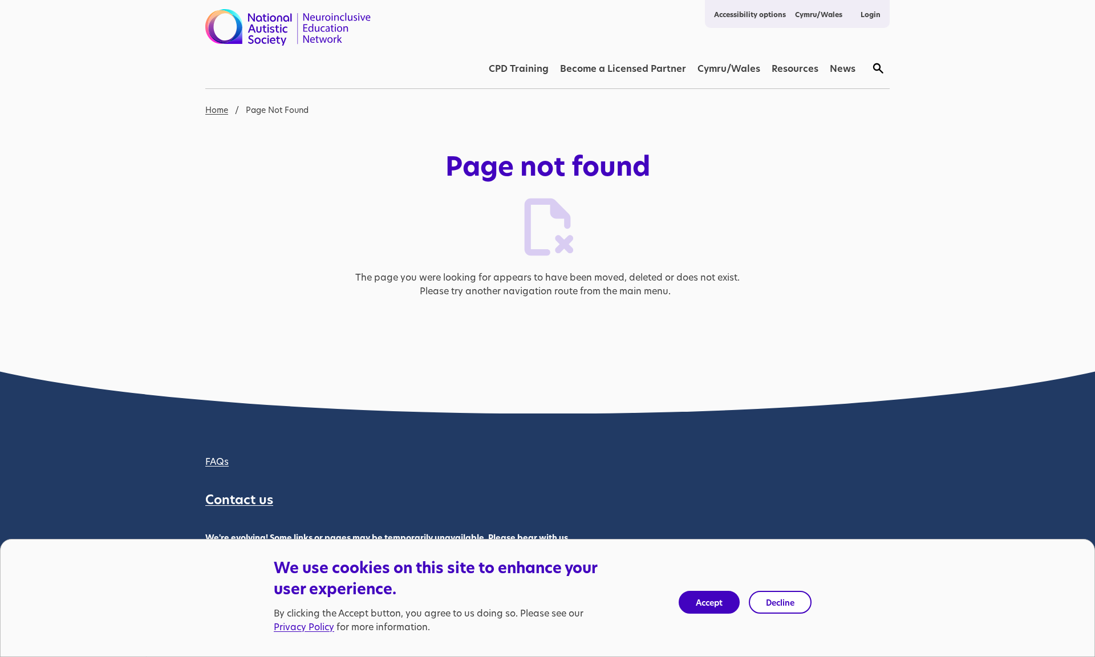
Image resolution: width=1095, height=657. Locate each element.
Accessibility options (750, 14)
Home (216, 109)
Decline (780, 602)
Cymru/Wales (818, 14)
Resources (795, 68)
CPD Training (519, 68)
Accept (709, 602)
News (842, 68)
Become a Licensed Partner (623, 68)
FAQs (217, 461)
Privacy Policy (304, 626)
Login (871, 14)
